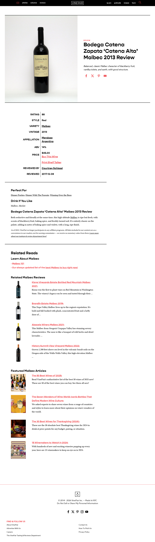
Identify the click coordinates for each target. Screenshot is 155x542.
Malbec (46, 126)
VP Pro (109, 3)
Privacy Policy (84, 532)
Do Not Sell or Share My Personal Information (77, 503)
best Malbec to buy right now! (62, 267)
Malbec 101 (18, 263)
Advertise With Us (14, 528)
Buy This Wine (50, 156)
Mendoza (47, 137)
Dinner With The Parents (37, 195)
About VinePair (12, 525)
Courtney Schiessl (52, 168)
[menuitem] (18, 3)
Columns (33, 3)
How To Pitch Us (85, 528)
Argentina (48, 141)
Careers (10, 532)
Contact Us (83, 525)
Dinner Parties (18, 195)
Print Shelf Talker (51, 162)
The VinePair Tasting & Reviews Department (24, 536)
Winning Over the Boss (61, 195)
